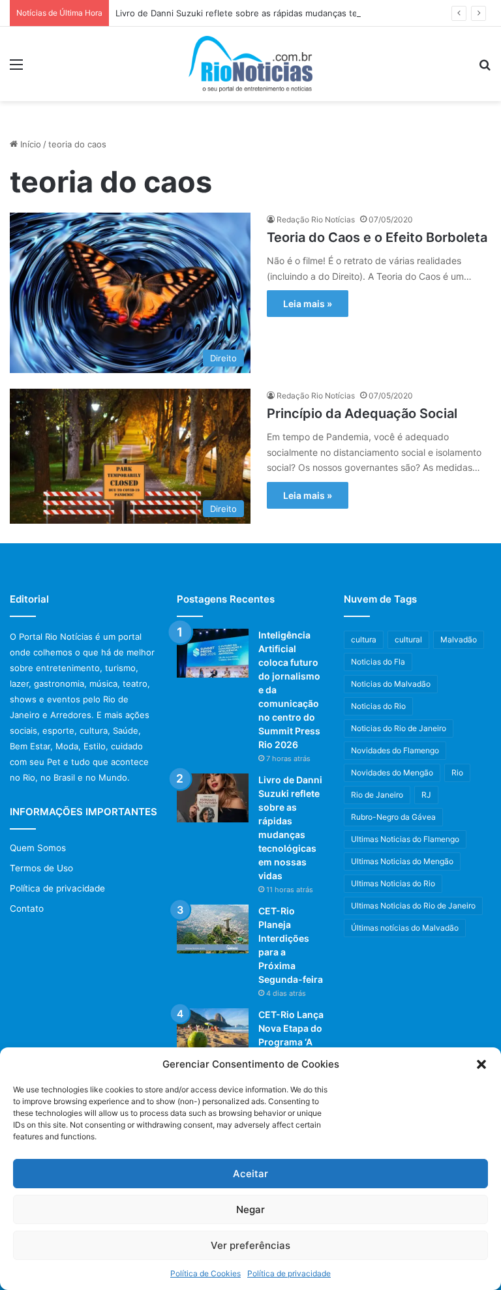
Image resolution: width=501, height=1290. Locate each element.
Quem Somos (38, 848)
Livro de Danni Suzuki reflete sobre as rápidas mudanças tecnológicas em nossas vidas (292, 13)
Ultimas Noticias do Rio (393, 883)
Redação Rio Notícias (316, 219)
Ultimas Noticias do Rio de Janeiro (413, 905)
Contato (27, 908)
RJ (426, 795)
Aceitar (250, 1173)
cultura (363, 639)
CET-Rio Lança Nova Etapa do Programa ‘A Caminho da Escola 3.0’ (291, 1042)
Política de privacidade (289, 1273)
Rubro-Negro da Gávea (393, 817)
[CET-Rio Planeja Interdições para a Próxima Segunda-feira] (213, 929)
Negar (250, 1209)
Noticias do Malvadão (391, 684)
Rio (457, 772)
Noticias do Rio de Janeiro (398, 728)
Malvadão (458, 639)
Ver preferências (250, 1245)
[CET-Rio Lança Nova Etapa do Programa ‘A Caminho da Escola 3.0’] (213, 1032)
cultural (408, 639)
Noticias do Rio (378, 706)
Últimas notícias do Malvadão (405, 928)
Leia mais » (307, 303)
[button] (481, 1064)
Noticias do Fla (378, 662)
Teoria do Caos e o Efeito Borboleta (377, 237)
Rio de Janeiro (377, 795)
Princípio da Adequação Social (362, 413)
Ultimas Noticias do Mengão (402, 861)
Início (29, 144)
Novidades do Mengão (392, 772)
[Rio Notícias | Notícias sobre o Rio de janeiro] (250, 64)
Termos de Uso (41, 868)
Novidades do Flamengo (395, 750)
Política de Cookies (205, 1273)
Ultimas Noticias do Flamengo (405, 839)
